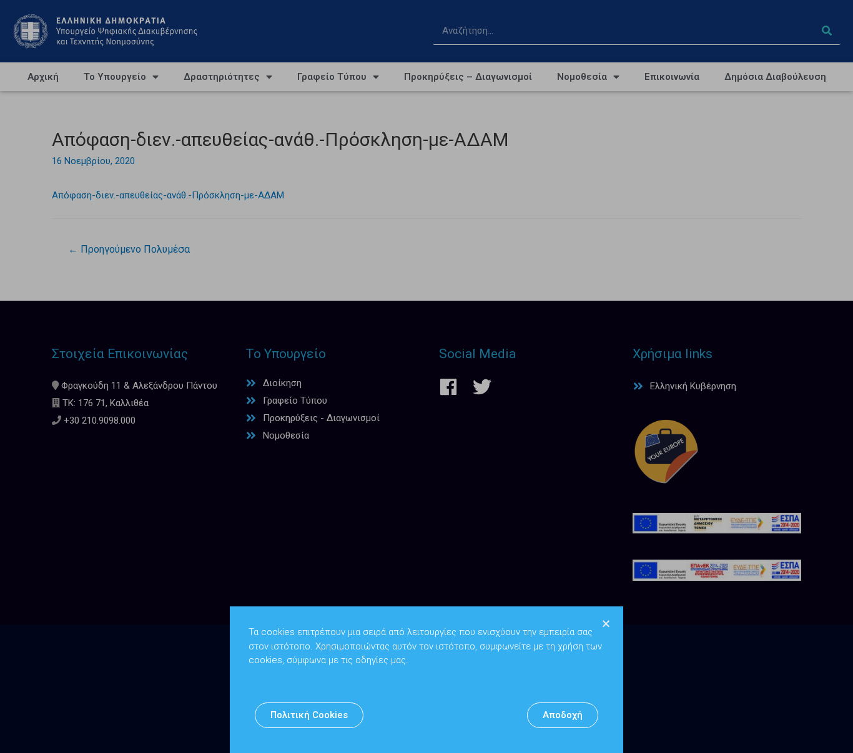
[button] (309, 715)
